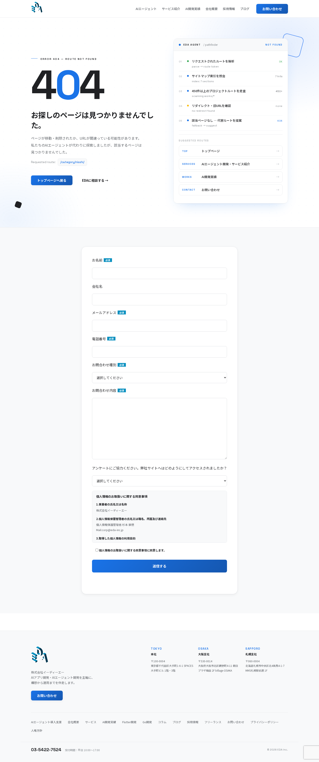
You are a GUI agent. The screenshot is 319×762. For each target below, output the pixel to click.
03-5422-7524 (46, 749)
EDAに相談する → (95, 180)
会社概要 (212, 9)
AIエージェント (146, 9)
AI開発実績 (192, 9)
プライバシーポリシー (264, 722)
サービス (90, 722)
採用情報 (229, 9)
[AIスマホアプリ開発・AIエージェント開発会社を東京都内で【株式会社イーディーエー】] (36, 7)
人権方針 (36, 730)
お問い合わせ (272, 9)
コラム (162, 722)
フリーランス (212, 722)
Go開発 (147, 722)
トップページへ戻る (51, 180)
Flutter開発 (129, 722)
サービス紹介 (171, 9)
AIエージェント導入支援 (46, 722)
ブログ (244, 9)
